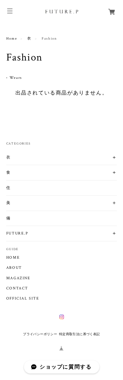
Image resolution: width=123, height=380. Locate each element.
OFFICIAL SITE (22, 298)
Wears (16, 77)
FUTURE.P (17, 233)
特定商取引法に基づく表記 (79, 334)
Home (11, 38)
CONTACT (17, 288)
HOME (13, 257)
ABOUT (14, 268)
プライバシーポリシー (40, 334)
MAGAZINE (18, 278)
